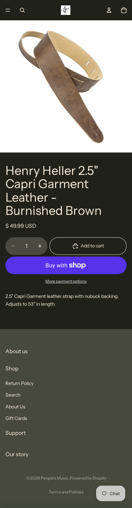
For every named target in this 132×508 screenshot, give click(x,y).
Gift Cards (16, 418)
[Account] (109, 10)
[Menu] (8, 10)
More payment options (66, 281)
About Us (15, 406)
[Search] (22, 10)
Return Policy (19, 383)
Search (12, 395)
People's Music (54, 478)
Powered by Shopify (88, 478)
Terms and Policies (66, 491)
